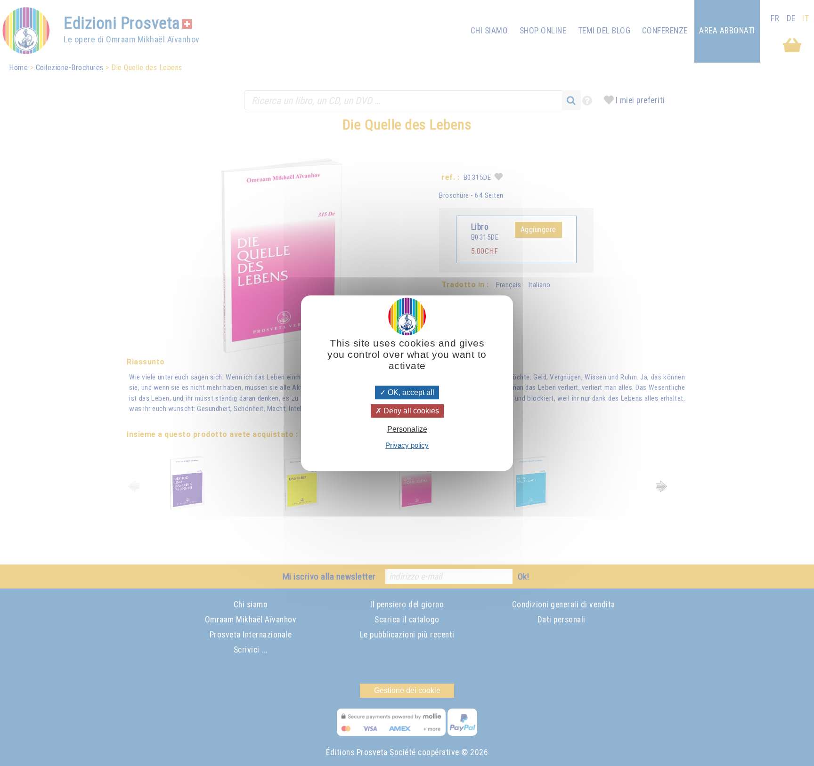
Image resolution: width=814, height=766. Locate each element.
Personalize (407, 429)
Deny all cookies (410, 411)
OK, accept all (410, 392)
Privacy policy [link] (407, 445)
